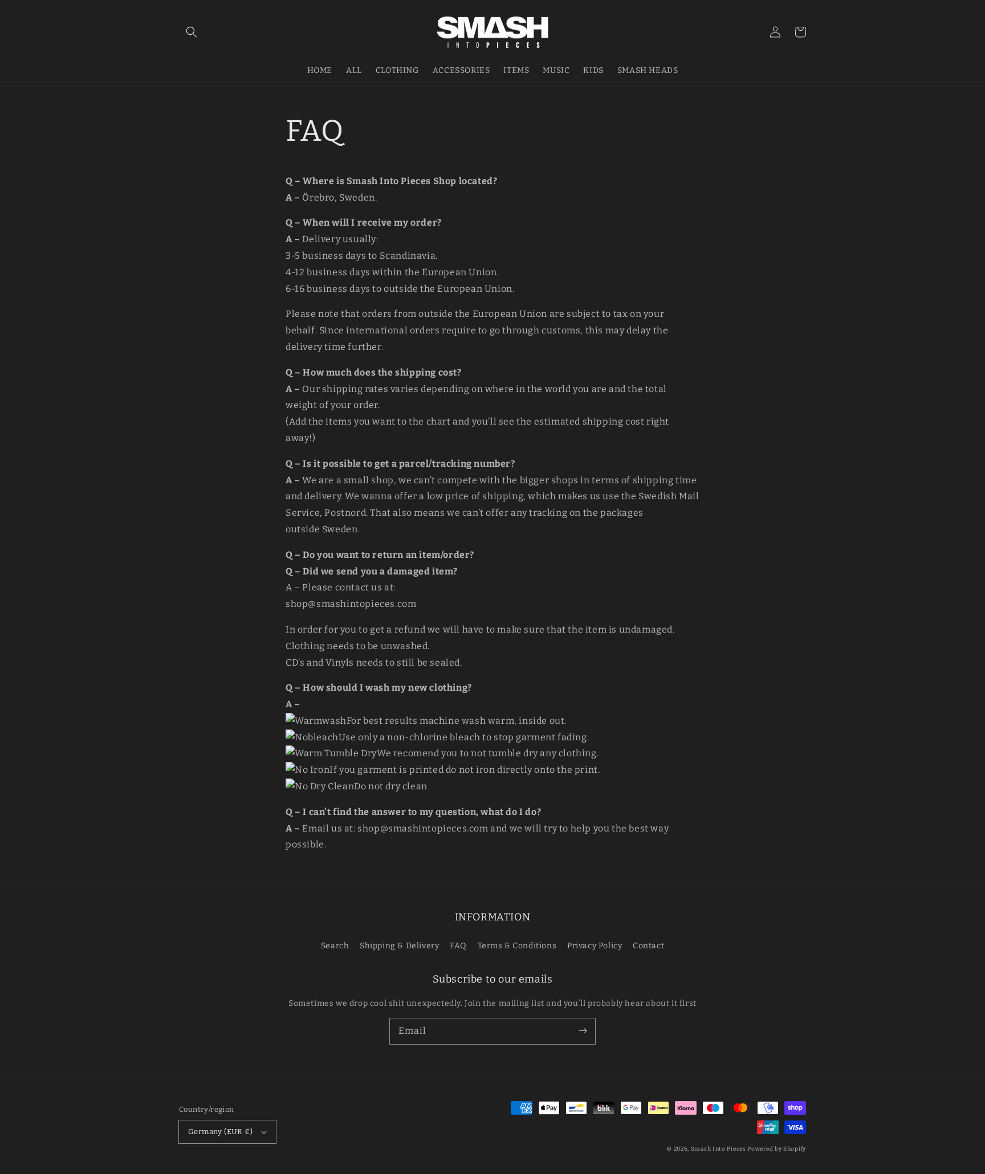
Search (335, 946)
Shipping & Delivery (399, 946)
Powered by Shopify (776, 1149)
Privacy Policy (594, 946)
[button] (191, 31)
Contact (648, 946)
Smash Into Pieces (718, 1149)
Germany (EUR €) (220, 1131)
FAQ (458, 946)
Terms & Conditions (517, 946)
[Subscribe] (582, 1030)
